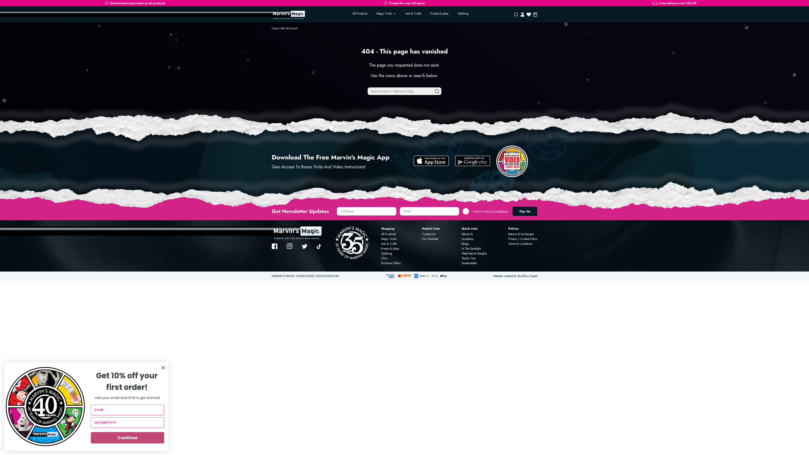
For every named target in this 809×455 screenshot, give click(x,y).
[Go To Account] (522, 14)
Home (275, 28)
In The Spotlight (471, 248)
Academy (467, 239)
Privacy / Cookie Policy (522, 239)
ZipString (463, 13)
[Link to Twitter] (305, 246)
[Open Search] (516, 14)
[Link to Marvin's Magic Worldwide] (289, 14)
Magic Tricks (388, 239)
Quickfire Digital (527, 276)
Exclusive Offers (390, 263)
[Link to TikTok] (320, 246)
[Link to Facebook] (275, 246)
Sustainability (469, 263)
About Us (467, 234)
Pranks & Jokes (439, 13)
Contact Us (428, 234)
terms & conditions (496, 211)
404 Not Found (289, 28)
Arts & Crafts (413, 13)
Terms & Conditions (520, 244)
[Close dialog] (163, 367)
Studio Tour (469, 258)
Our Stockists (430, 239)
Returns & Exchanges (521, 234)
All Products (359, 13)
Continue (128, 438)
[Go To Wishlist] (529, 14)
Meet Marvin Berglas (474, 253)
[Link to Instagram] (290, 246)
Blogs (465, 244)
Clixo (384, 258)
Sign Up (524, 211)
